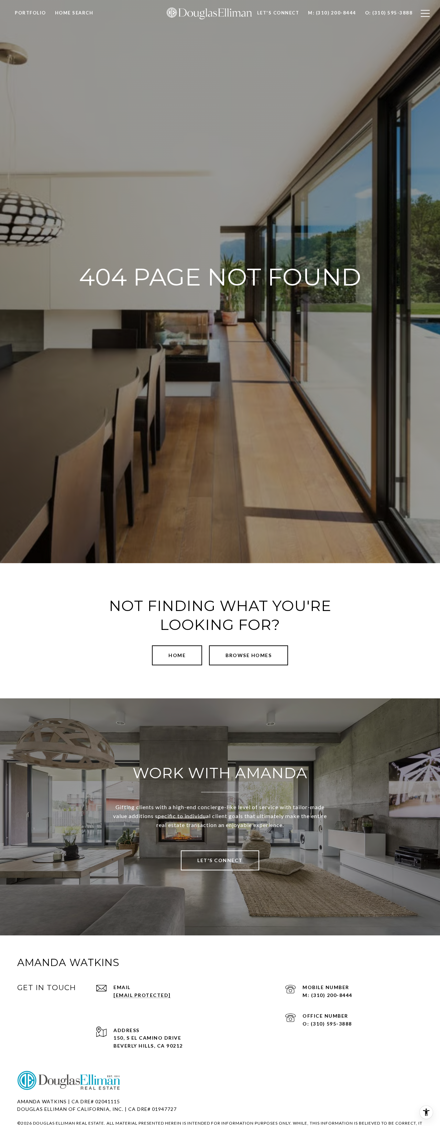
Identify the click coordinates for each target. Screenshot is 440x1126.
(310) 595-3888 (331, 1024)
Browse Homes (249, 655)
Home (177, 655)
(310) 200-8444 (331, 995)
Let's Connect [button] (220, 860)
